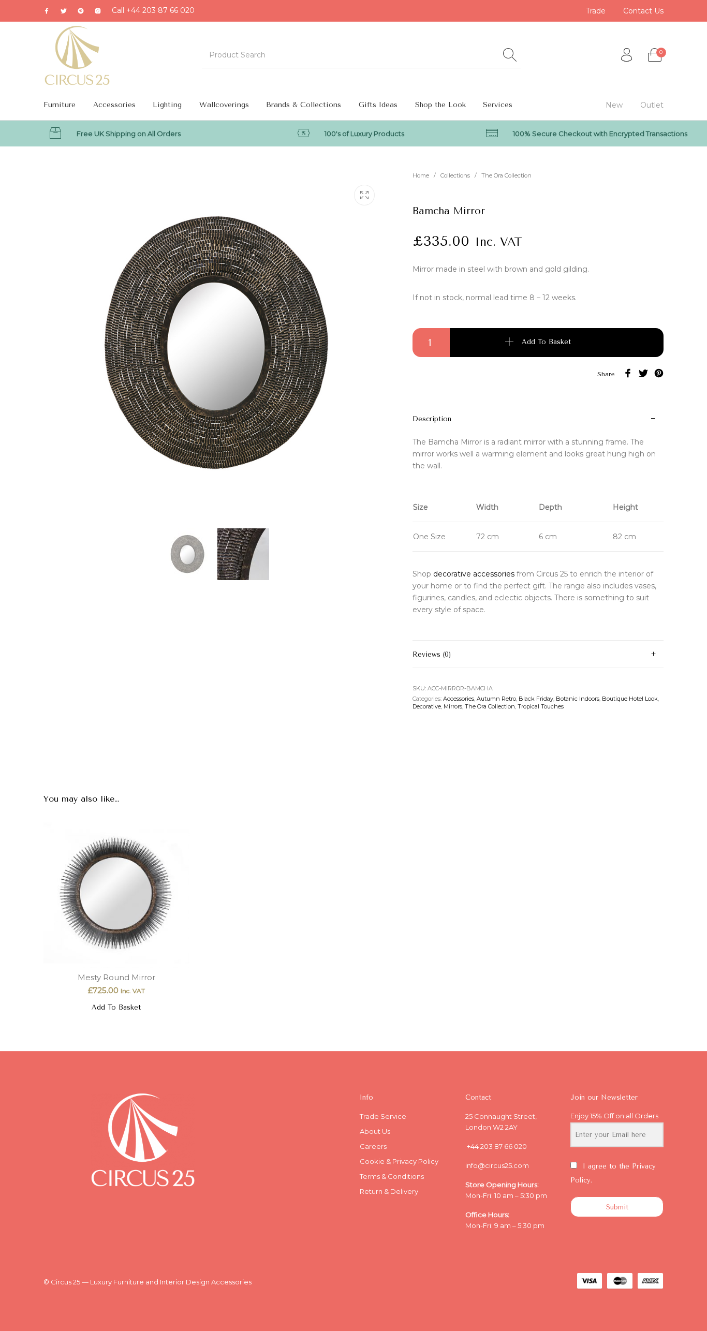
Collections (455, 175)
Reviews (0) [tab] (432, 654)
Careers (373, 1146)
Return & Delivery (389, 1191)
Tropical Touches (541, 706)
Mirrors (453, 706)
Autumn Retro (496, 698)
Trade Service (383, 1116)
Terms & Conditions (392, 1176)
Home (421, 175)
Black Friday (536, 698)
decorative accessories (473, 574)
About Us (375, 1131)
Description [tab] (432, 419)
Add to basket (546, 342)
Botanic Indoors (577, 698)
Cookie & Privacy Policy (399, 1161)
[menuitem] (596, 11)
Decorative (427, 706)
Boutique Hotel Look (630, 698)
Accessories (458, 698)
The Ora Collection (506, 175)
